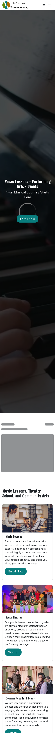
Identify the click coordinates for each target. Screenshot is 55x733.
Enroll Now (27, 219)
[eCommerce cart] (43, 5)
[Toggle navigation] (50, 5)
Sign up (13, 652)
